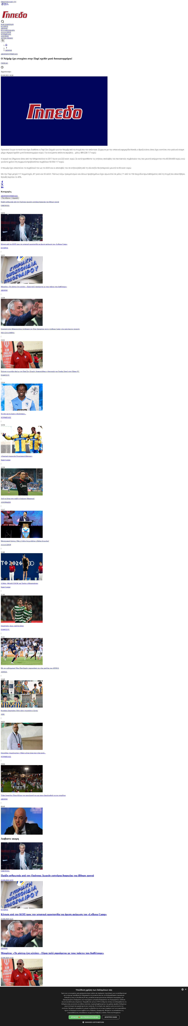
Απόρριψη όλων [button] (111, 1017)
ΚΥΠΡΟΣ (4, 26)
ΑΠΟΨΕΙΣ (5, 36)
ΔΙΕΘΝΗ (4, 28)
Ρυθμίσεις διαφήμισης (97, 1010)
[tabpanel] (94, 517)
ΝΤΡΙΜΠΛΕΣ (6, 34)
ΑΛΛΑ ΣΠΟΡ (6, 32)
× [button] (185, 989)
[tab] (6, 198)
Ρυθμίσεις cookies (101, 1012)
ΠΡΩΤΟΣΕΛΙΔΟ (7, 2)
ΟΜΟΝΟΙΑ (5, 871)
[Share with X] (2, 184)
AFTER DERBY (7, 38)
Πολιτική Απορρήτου (113, 1012)
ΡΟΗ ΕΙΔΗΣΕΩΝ (7, 24)
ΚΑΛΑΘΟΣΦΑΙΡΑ (8, 30)
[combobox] (182, 989)
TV (15, 2)
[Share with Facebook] (2, 182)
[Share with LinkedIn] (2, 187)
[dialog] (94, 1006)
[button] (94, 1022)
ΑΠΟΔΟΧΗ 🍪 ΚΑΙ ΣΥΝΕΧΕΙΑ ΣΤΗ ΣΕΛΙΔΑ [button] (84, 1017)
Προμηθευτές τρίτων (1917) (92, 1002)
